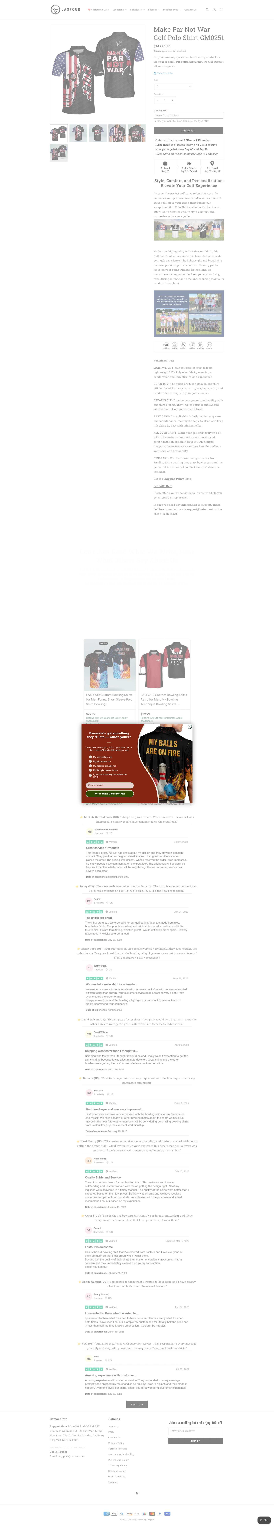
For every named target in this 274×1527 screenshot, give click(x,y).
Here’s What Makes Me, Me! (110, 793)
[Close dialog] (190, 727)
